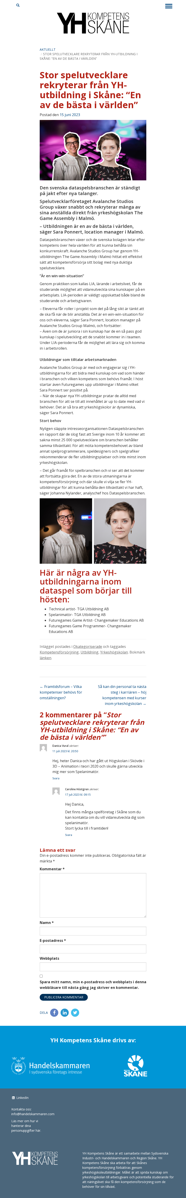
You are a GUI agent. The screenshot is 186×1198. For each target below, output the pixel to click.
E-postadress (53, 940)
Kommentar (52, 868)
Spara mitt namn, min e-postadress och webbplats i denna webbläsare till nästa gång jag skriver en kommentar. (93, 984)
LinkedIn (22, 1097)
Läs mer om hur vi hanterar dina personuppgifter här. (26, 1126)
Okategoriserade (87, 646)
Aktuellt (48, 49)
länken (45, 657)
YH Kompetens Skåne (93, 26)
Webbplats (49, 958)
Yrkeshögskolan (114, 652)
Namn (47, 922)
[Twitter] (75, 1013)
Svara (55, 778)
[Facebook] (54, 1013)
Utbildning (89, 652)
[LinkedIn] (65, 1013)
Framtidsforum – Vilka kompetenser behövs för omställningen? (61, 692)
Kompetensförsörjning (59, 652)
